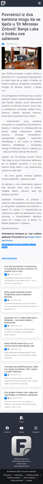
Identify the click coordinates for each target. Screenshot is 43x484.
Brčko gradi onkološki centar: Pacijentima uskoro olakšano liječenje (18, 294)
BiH (3, 43)
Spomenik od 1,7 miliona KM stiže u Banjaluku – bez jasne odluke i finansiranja (21, 320)
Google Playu (33, 237)
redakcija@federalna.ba (21, 466)
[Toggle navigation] (39, 3)
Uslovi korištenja (29, 478)
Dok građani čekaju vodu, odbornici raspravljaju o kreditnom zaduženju (21, 393)
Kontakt (29, 480)
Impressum (7, 475)
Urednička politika (32, 475)
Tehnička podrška (13, 478)
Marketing (19, 475)
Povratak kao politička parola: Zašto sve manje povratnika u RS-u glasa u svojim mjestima (21, 369)
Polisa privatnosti (17, 480)
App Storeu (7, 240)
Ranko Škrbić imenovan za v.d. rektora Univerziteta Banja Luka (19, 344)
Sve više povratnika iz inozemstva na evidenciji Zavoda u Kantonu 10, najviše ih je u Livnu (20, 268)
